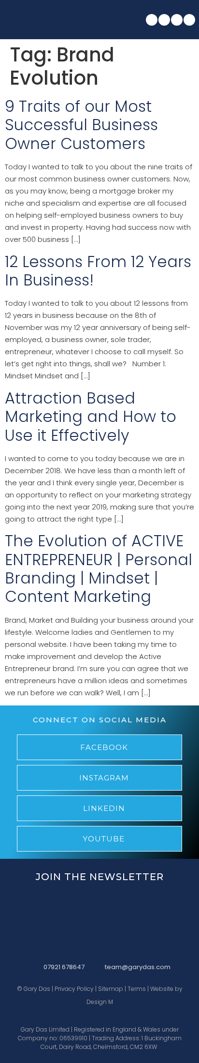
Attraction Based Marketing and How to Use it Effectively (90, 416)
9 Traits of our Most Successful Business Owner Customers (81, 124)
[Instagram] (164, 20)
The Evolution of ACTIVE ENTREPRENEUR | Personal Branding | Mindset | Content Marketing (98, 568)
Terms (137, 989)
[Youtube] (189, 20)
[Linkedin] (177, 20)
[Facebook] (151, 20)
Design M (99, 1002)
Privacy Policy (74, 989)
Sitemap (110, 989)
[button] (99, 20)
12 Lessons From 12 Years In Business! (98, 271)
